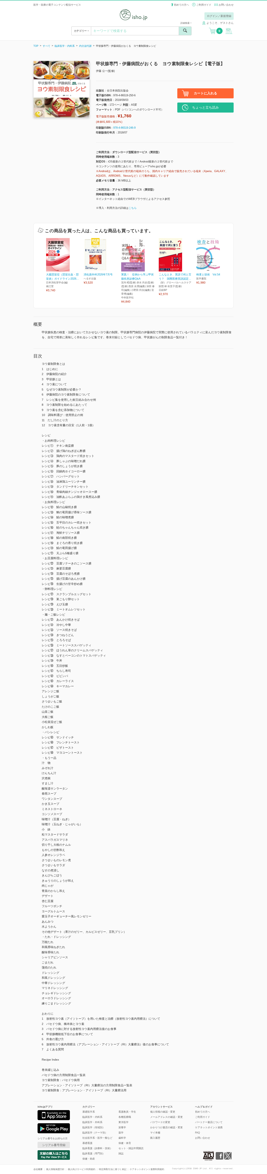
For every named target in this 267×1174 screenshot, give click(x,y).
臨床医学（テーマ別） (94, 1132)
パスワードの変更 (160, 1122)
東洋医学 (123, 1122)
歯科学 (122, 1137)
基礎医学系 (88, 1111)
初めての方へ (181, 4)
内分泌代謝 (85, 45)
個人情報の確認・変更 (162, 1111)
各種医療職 (124, 1117)
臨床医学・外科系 (92, 1122)
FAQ (197, 1132)
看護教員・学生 (127, 1111)
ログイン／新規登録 (219, 16)
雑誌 (120, 1153)
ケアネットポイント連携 (209, 1127)
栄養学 (122, 1127)
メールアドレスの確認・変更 (166, 1117)
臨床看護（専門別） (93, 1153)
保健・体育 (124, 1143)
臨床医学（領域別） (93, 1127)
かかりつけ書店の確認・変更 (166, 1127)
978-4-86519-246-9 (124, 127)
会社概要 (38, 1169)
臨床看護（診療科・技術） (97, 1148)
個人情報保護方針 (55, 1169)
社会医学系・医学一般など (97, 1137)
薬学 (120, 1132)
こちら (132, 207)
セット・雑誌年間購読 (131, 1148)
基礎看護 (87, 1143)
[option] (65, 265)
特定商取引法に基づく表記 (112, 1169)
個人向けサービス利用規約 (81, 1169)
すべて (46, 45)
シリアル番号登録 (53, 1145)
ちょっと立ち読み (205, 107)
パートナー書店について (209, 1122)
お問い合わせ (226, 4)
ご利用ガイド (203, 4)
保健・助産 (88, 1158)
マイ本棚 (155, 1132)
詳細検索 (185, 23)
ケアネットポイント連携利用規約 (147, 1169)
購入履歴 (155, 1137)
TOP (35, 45)
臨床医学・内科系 (65, 45)
